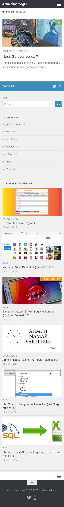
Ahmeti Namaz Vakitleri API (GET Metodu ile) (30, 359)
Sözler (7, 51)
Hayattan (10, 146)
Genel (8, 139)
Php (7, 161)
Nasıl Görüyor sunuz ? (20, 56)
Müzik (8, 154)
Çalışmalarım (12, 124)
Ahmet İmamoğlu (14, 4)
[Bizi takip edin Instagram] (60, 86)
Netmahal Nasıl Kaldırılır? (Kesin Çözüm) (27, 267)
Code (8, 131)
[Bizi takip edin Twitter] (54, 86)
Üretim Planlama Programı (18, 223)
